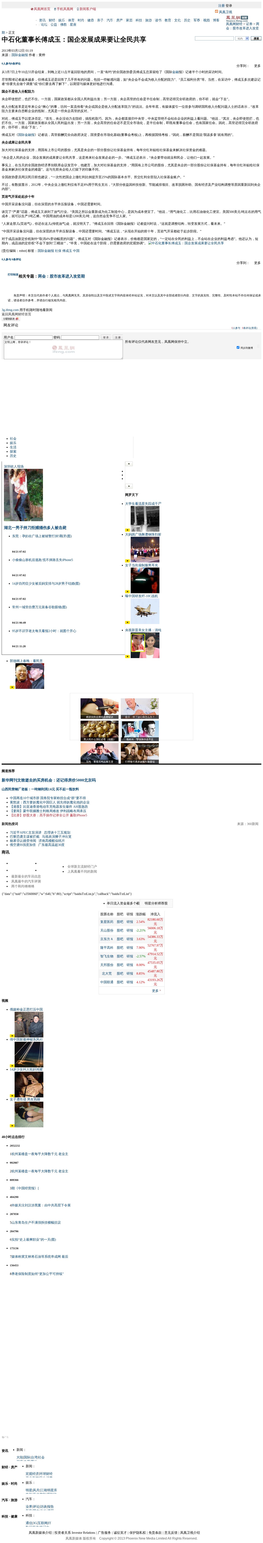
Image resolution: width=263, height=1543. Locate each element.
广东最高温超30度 (51, 845)
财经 (52, 20)
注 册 (118, 337)
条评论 (16, 63)
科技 (139, 20)
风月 (36, 1490)
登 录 (106, 337)
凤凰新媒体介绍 (40, 1532)
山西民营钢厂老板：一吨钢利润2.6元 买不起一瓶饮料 (40, 789)
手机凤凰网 (65, 9)
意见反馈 (171, 1532)
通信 (29, 1523)
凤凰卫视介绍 (190, 1532)
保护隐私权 (137, 1532)
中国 (76, 250)
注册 (221, 5)
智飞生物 (106, 956)
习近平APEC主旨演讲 (26, 832)
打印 (10, 274)
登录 (229, 5)
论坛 (44, 24)
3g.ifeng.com (10, 310)
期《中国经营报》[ (25, 1188)
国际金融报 (20, 55)
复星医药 (106, 922)
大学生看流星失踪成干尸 (143, 503)
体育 (71, 20)
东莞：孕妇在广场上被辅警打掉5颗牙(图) (42, 536)
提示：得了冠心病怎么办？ (140, 717)
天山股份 (106, 930)
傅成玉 (67, 250)
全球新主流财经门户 (82, 866)
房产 (119, 20)
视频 (206, 20)
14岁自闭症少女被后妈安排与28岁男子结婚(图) (46, 583)
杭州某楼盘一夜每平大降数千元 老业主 (40, 1154)
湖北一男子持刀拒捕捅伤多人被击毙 (35, 527)
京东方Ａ (106, 939)
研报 (130, 922)
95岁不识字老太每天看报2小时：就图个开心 (44, 631)
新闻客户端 (88, 9)
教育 (168, 20)
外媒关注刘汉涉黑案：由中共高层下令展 (41, 1205)
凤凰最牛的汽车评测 (26, 881)
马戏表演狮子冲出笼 (57, 836)
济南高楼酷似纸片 (52, 840)
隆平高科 (106, 947)
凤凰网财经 (234, 24)
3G (35, 1523)
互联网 (42, 1523)
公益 (54, 24)
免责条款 (155, 1532)
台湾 (34, 1457)
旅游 (148, 20)
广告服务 (104, 1532)
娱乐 (61, 20)
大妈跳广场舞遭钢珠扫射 (143, 534)
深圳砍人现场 (14, 466)
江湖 (43, 1490)
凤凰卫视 (225, 12)
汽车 (110, 20)
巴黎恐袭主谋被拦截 (24, 836)
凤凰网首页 (42, 9)
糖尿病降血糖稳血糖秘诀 (99, 717)
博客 (216, 20)
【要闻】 (16, 811)
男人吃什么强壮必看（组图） (100, 739)
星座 (73, 24)
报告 (50, 1506)
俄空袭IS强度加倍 (23, 845)
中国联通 (106, 982)
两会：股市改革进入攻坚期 (61, 276)
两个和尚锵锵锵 (22, 886)
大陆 (19, 1457)
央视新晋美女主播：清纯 (143, 630)
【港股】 (16, 806)
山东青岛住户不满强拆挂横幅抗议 (36, 1222)
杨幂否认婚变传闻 (23, 840)
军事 (197, 20)
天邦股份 (106, 965)
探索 (13, 451)
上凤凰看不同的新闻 (82, 871)
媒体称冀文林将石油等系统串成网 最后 (40, 1256)
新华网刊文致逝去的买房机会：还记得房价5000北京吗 (49, 780)
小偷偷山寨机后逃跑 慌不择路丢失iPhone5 (42, 560)
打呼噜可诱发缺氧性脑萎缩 (140, 761)
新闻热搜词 (10, 824)
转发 (15, 274)
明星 (29, 1490)
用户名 (9, 337)
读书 (158, 20)
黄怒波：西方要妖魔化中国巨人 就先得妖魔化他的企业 (50, 802)
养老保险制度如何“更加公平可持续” (38, 1274)
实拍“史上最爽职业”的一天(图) (34, 1239)
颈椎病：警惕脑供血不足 (139, 739)
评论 (36, 1506)
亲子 (100, 20)
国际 (27, 1457)
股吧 (120, 922)
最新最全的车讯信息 (26, 876)
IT (49, 1523)
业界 (29, 1506)
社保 (58, 250)
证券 (249, 24)
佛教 (63, 24)
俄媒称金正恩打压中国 (26, 1009)
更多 (155, 990)
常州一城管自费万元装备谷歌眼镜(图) (39, 607)
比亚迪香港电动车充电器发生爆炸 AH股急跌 (55, 806)
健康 (90, 20)
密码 (56, 337)
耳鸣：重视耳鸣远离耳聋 (99, 761)
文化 (177, 20)
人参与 (6, 63)
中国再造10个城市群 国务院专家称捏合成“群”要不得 (48, 798)
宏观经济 (32, 1473)
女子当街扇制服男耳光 (141, 565)
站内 (240, 38)
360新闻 (252, 824)
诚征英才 (120, 1532)
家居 (129, 20)
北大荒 (107, 973)
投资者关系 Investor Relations (74, 1532)
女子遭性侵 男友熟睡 (25, 1099)
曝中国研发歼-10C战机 (141, 596)
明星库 (52, 1490)
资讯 (42, 20)
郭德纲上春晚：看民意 (26, 661)
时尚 (81, 20)
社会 (13, 438)
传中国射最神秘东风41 (26, 1039)
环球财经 (46, 1473)
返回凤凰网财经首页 (16, 314)
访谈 (43, 1506)
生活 (13, 447)
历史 (187, 20)
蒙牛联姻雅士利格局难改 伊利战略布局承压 (54, 811)
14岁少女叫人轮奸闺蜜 (26, 1069)
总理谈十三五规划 (57, 832)
